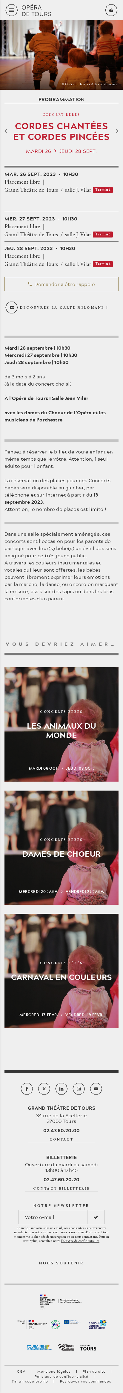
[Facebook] (27, 1089)
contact (61, 1139)
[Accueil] (61, 10)
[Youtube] (96, 1089)
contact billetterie (61, 1188)
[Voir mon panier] (111, 10)
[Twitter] (44, 1089)
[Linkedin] (61, 1089)
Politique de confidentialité (80, 1240)
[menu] (11, 10)
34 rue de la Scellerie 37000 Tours (62, 1114)
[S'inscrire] (96, 1217)
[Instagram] (79, 1089)
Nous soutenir (61, 1263)
